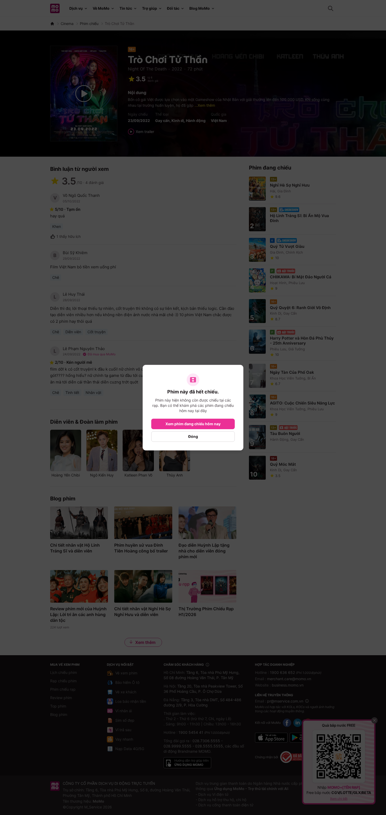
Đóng (193, 436)
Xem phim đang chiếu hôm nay (193, 424)
